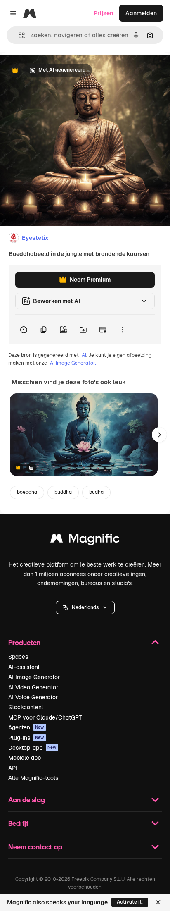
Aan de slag (26, 799)
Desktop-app (32, 747)
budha (96, 492)
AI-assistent (24, 667)
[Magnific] (85, 540)
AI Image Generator (34, 677)
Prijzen (103, 13)
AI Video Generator (33, 687)
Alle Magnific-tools (33, 778)
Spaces (18, 656)
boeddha (27, 492)
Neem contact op (35, 846)
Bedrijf (18, 823)
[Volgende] (159, 434)
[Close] (158, 902)
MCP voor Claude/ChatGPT (45, 717)
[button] (85, 607)
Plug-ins (26, 737)
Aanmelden (141, 13)
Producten (24, 642)
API (12, 768)
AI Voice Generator (33, 697)
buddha (63, 492)
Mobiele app (24, 757)
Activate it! (130, 902)
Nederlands (85, 607)
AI (84, 355)
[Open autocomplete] (18, 35)
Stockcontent (25, 707)
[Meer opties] (122, 329)
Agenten (26, 727)
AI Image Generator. (73, 363)
